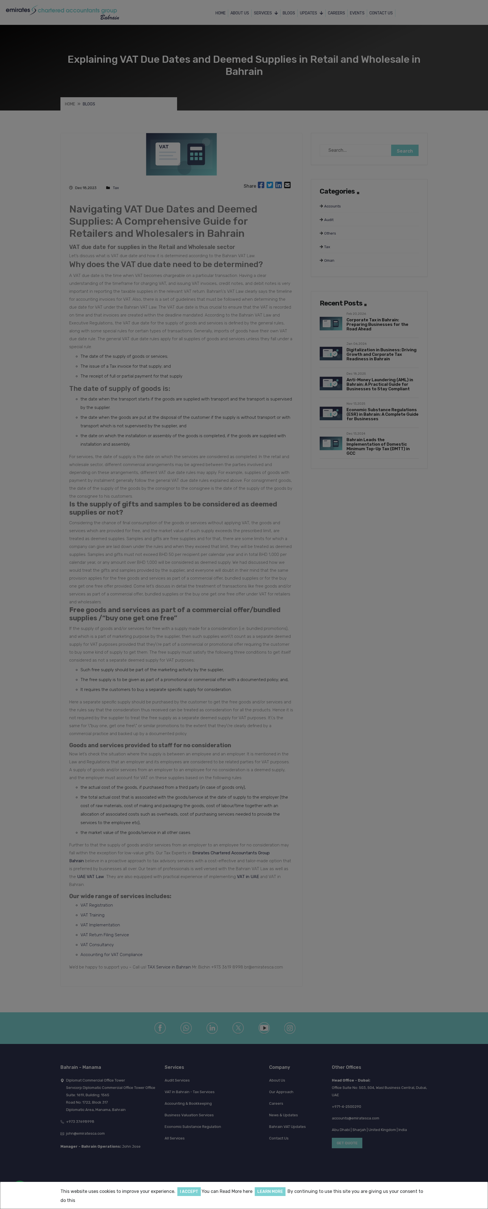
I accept (189, 1191)
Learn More (270, 1191)
